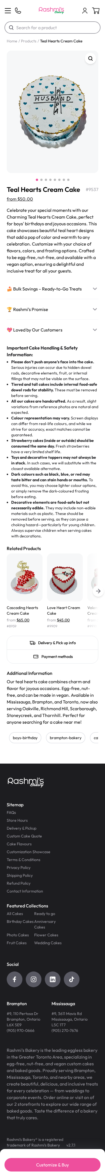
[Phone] (17, 10)
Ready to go (44, 913)
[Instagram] (33, 979)
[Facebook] (14, 979)
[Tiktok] (72, 979)
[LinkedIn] (52, 979)
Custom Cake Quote (24, 836)
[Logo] (51, 11)
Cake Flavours (19, 843)
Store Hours (17, 820)
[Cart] (84, 10)
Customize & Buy (52, 1165)
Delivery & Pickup (21, 828)
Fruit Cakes (17, 942)
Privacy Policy (19, 867)
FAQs (11, 812)
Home (12, 41)
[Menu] (7, 10)
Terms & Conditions (23, 859)
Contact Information (25, 891)
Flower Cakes (46, 934)
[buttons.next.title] (98, 591)
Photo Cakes (18, 934)
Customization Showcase (28, 851)
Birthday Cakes (20, 921)
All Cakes (15, 913)
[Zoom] (90, 58)
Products (28, 41)
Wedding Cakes (48, 942)
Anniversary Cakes (45, 924)
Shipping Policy (20, 875)
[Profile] (84, 10)
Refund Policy (19, 883)
